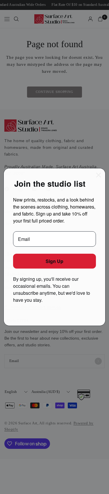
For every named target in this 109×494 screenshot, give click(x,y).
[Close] (99, 175)
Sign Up (54, 261)
